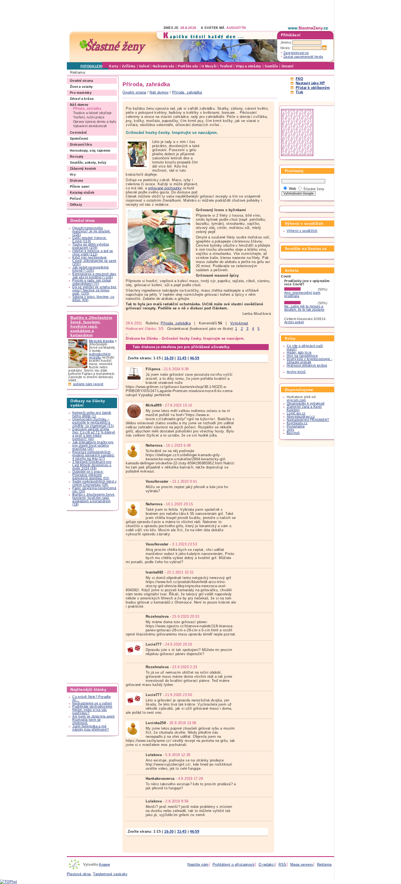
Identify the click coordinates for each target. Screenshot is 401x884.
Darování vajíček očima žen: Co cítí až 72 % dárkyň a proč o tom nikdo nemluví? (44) (93, 434)
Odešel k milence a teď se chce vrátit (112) (92, 252)
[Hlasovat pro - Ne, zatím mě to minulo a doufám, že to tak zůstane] (300, 303)
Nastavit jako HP (310, 83)
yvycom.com (296, 400)
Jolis (290, 429)
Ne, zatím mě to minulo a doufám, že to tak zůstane (304, 308)
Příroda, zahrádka (176, 323)
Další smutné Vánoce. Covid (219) (89, 239)
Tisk (299, 92)
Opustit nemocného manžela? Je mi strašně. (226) (91, 231)
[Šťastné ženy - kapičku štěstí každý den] (112, 46)
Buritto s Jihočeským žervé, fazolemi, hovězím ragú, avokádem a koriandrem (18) (93, 499)
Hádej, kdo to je (299, 352)
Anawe (104, 864)
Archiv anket (294, 322)
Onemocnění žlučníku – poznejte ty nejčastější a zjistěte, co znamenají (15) (93, 423)
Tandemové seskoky (110, 874)
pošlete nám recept (88, 384)
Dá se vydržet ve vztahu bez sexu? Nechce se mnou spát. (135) (94, 290)
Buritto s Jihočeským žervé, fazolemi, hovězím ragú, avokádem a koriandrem (91, 326)
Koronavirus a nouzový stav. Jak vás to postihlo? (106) (94, 275)
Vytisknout (239, 323)
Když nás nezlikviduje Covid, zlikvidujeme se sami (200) (94, 261)
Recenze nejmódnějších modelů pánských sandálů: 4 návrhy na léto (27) (93, 455)
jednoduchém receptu (99, 356)
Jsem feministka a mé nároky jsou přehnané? (90, 728)
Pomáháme (296, 426)
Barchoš (293, 433)
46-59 (194, 358)
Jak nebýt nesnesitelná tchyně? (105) (90, 269)
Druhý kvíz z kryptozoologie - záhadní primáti (309, 360)
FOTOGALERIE (92, 66)
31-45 (181, 358)
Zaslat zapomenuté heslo (303, 56)
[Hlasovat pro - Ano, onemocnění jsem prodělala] (300, 289)
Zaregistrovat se (296, 53)
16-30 (168, 358)
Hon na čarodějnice (302, 355)
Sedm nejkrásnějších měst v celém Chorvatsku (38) (94, 483)
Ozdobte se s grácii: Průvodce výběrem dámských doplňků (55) (90, 475)
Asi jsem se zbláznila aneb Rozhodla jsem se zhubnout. (93, 720)
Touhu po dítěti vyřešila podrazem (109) (90, 246)
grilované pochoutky (165, 188)
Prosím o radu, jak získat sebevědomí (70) (91, 282)
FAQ (299, 79)
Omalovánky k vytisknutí (306, 403)
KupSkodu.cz (297, 423)
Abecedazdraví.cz (301, 416)
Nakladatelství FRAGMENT (308, 420)
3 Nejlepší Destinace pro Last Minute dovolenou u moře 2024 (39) (91, 465)
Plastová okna (79, 874)
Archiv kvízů (296, 372)
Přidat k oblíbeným (313, 88)
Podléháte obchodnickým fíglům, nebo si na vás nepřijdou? (92, 710)
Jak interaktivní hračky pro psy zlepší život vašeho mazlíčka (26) (92, 445)
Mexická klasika (101, 341)
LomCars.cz (296, 413)
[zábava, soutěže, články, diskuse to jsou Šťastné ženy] (308, 28)
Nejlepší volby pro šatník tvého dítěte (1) (91, 414)
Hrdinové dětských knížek (307, 365)
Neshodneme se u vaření (92, 703)
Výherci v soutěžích (302, 230)
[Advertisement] (166, 12)
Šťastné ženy (313, 189)
